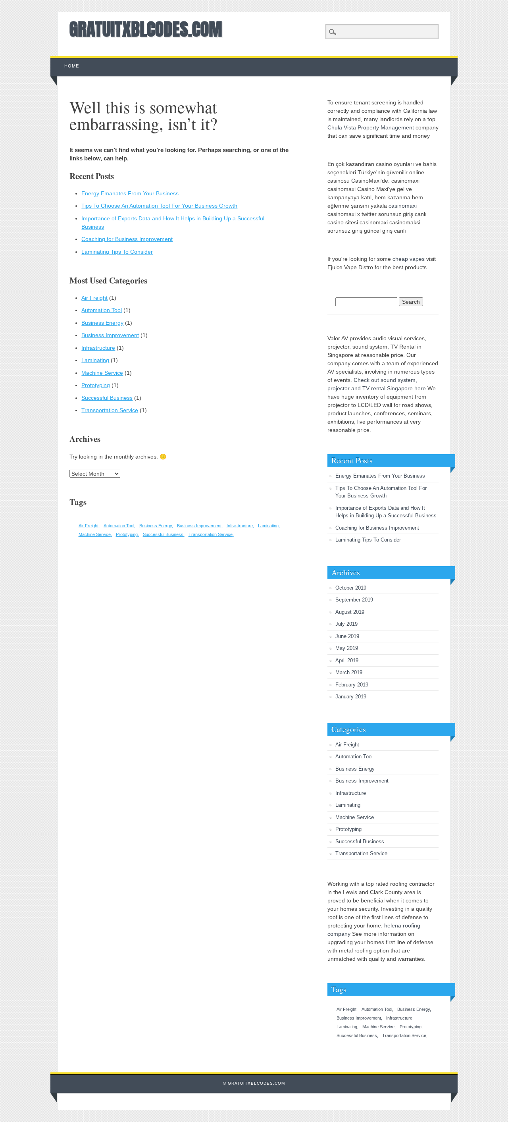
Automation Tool (101, 310)
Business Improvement (110, 335)
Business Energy (102, 323)
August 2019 (349, 612)
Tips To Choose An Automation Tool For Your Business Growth (159, 205)
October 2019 (350, 588)
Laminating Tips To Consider (117, 252)
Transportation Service (109, 410)
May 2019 (346, 648)
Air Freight (94, 298)
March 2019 (348, 672)
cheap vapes (409, 259)
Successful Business (107, 398)
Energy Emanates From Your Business (130, 193)
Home (71, 66)
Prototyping (95, 385)
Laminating (95, 360)
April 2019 (346, 660)
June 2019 (347, 636)
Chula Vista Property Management (370, 127)
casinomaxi (403, 205)
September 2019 (354, 600)
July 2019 (346, 624)
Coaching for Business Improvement (127, 239)
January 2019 (350, 697)
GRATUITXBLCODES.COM (145, 28)
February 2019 (351, 685)
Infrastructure (98, 348)
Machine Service (102, 373)
